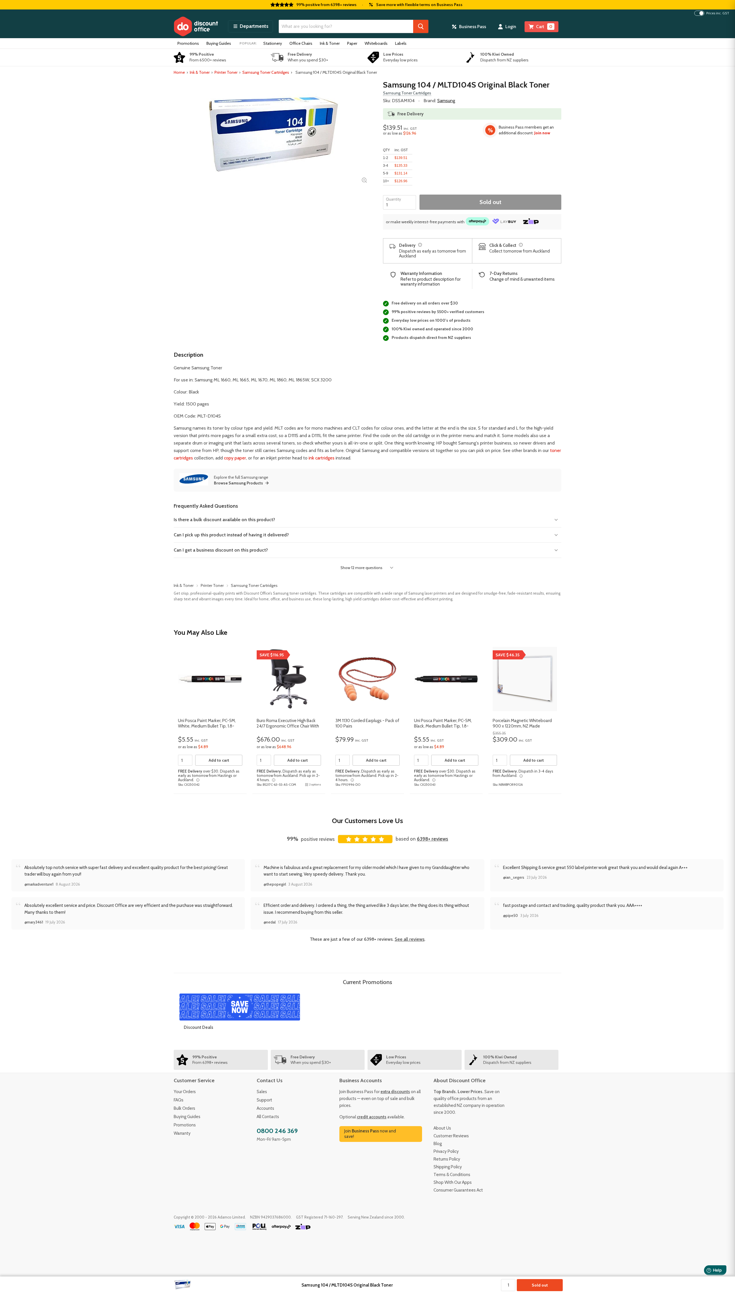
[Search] (420, 26)
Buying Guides (218, 43)
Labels (401, 43)
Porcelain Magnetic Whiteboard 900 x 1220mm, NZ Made (522, 723)
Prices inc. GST (717, 13)
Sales (262, 1091)
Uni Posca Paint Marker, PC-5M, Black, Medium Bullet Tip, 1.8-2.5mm (443, 726)
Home (179, 72)
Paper (352, 43)
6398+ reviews (432, 839)
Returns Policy (447, 1159)
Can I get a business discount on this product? (221, 550)
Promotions (188, 43)
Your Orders (185, 1091)
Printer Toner (225, 72)
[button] (250, 26)
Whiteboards (376, 43)
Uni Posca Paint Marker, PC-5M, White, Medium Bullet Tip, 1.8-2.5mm (207, 726)
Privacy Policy (446, 1151)
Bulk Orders (184, 1108)
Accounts (265, 1108)
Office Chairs (300, 43)
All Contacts (268, 1116)
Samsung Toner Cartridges (265, 72)
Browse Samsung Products (238, 483)
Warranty (182, 1133)
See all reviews (410, 939)
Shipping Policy (448, 1166)
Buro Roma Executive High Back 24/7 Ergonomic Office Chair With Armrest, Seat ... (288, 726)
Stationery (272, 43)
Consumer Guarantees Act (458, 1190)
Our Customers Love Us (367, 820)
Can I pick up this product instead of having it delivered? (231, 535)
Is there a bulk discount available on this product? (224, 519)
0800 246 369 (277, 1131)
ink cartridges (321, 458)
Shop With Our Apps (453, 1182)
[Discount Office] (196, 26)
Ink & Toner (330, 43)
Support (264, 1100)
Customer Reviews (451, 1135)
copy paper (235, 458)
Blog (438, 1143)
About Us (442, 1128)
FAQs (178, 1100)
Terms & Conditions (452, 1174)
